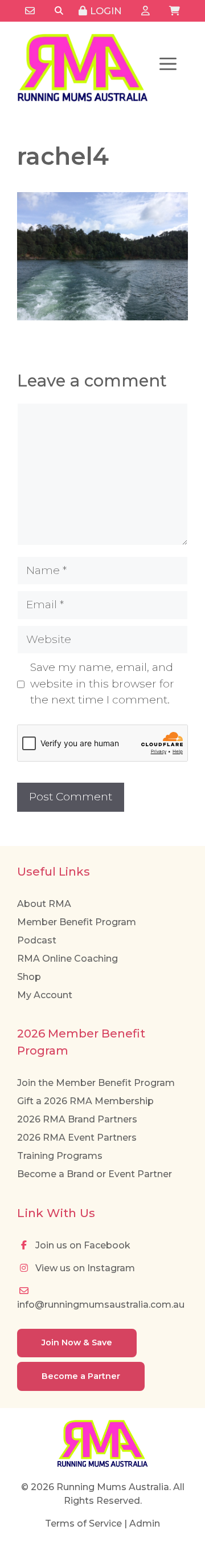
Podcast (36, 940)
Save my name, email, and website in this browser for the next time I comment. (102, 683)
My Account (44, 995)
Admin (144, 1523)
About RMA (44, 903)
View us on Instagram (84, 1268)
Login (104, 11)
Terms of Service (83, 1523)
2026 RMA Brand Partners (77, 1119)
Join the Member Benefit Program (96, 1082)
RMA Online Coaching (67, 958)
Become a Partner (81, 1376)
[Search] (59, 11)
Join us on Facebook (81, 1245)
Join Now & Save (77, 1342)
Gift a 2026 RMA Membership (85, 1101)
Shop (29, 976)
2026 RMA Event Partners (77, 1137)
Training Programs (59, 1155)
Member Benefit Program (76, 922)
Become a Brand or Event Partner (94, 1174)
